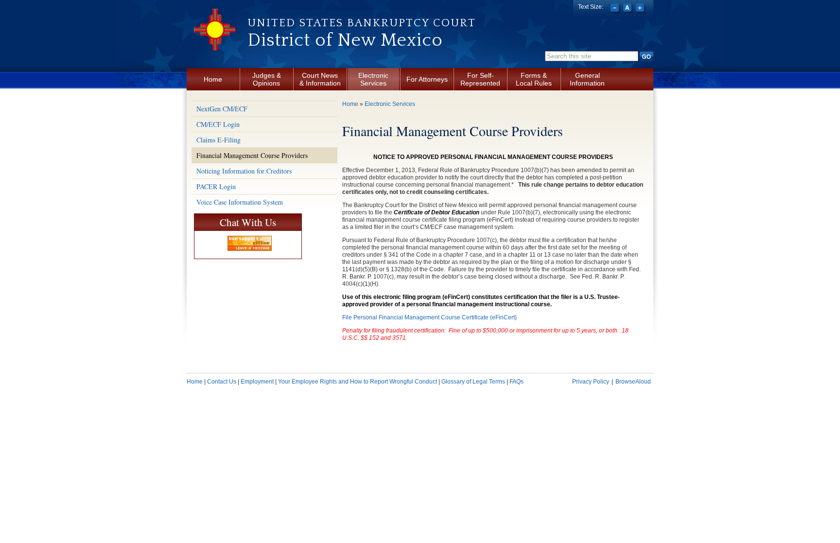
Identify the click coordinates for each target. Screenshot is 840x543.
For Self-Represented (480, 79)
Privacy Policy (590, 381)
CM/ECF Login (218, 124)
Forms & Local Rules (534, 79)
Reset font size (628, 8)
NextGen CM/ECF (221, 108)
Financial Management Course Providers (252, 155)
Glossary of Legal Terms (473, 381)
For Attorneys (427, 79)
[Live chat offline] (250, 243)
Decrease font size (616, 8)
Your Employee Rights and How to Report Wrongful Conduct (357, 381)
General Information (587, 79)
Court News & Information (320, 79)
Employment (257, 381)
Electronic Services (373, 79)
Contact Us (221, 381)
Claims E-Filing (218, 139)
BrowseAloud (633, 381)
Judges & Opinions (266, 79)
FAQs (516, 381)
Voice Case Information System (239, 202)
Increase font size (641, 8)
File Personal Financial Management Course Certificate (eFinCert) (429, 317)
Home (213, 79)
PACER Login (216, 186)
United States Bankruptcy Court (361, 23)
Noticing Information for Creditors (244, 170)
